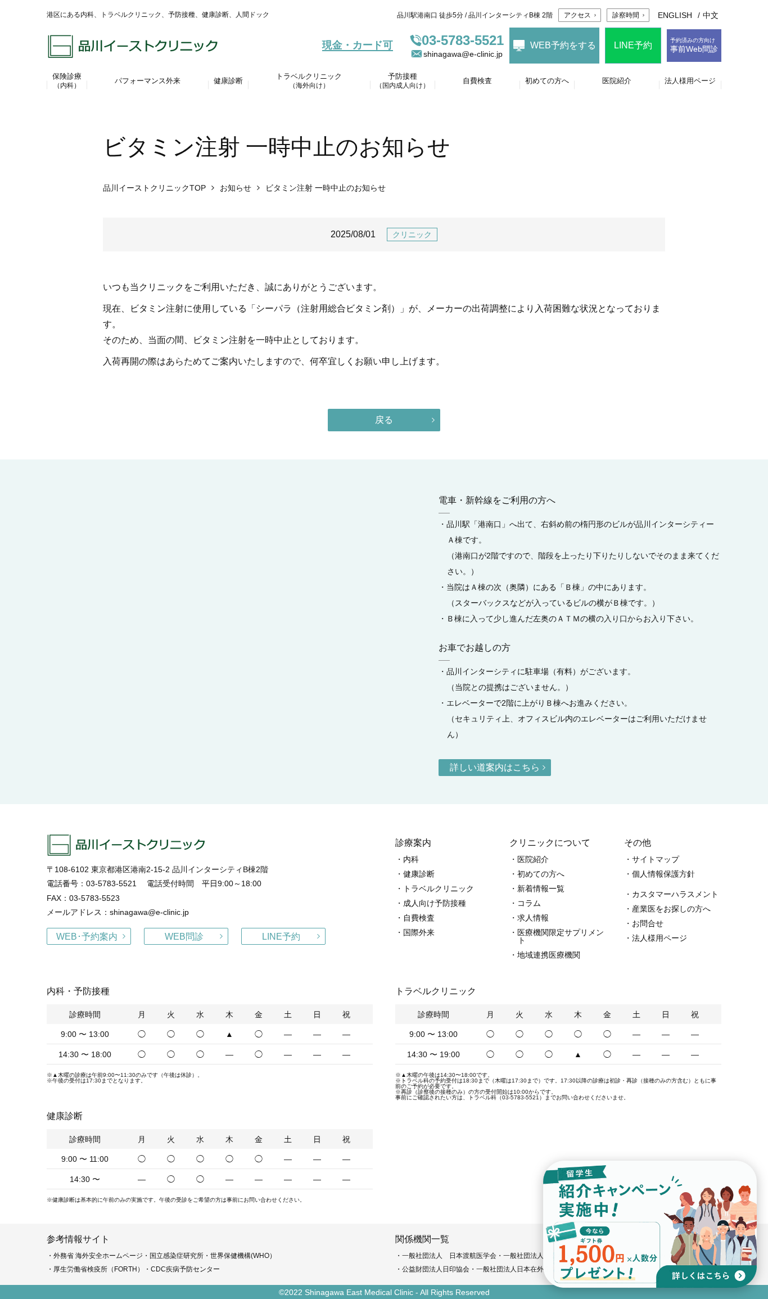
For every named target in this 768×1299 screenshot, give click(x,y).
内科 (411, 859)
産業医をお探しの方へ (671, 909)
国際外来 (419, 932)
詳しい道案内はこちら (495, 767)
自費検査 (419, 918)
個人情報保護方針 (663, 874)
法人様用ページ (659, 938)
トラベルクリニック (438, 888)
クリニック (412, 234)
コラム (529, 903)
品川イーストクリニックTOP (154, 187)
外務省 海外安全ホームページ (98, 1255)
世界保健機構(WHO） (243, 1255)
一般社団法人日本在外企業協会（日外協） (540, 1269)
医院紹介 (533, 859)
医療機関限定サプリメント (560, 936)
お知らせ (235, 187)
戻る (384, 420)
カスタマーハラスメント (675, 894)
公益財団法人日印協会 (435, 1269)
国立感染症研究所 (177, 1255)
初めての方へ (540, 874)
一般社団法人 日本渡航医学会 (449, 1255)
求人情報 (533, 918)
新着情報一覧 (540, 888)
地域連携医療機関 (548, 955)
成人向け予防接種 (434, 903)
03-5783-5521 (463, 40)
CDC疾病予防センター (185, 1269)
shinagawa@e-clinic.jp (463, 54)
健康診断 (419, 874)
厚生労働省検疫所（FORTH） (98, 1269)
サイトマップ (655, 859)
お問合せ (647, 923)
